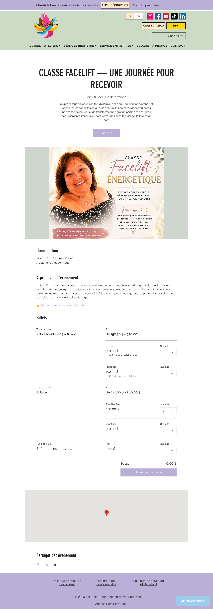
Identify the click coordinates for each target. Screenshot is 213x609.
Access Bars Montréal (110, 603)
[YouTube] (166, 16)
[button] (52, 45)
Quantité (164, 346)
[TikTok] (174, 16)
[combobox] (168, 352)
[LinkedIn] (182, 16)
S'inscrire (106, 133)
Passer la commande (148, 472)
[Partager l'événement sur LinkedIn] (54, 564)
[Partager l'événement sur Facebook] (38, 564)
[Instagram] (150, 16)
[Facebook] (158, 16)
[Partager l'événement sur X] (46, 564)
